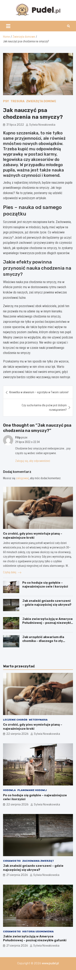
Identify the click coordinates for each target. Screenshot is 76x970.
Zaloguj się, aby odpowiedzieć (32, 460)
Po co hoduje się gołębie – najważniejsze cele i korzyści (45, 585)
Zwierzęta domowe (41, 101)
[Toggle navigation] (8, 26)
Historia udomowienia (38, 931)
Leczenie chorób (15, 719)
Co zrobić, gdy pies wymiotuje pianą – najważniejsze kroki (32, 535)
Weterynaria (38, 719)
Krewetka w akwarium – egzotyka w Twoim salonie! (39, 392)
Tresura (18, 101)
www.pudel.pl (50, 963)
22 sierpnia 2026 (17, 734)
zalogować (22, 478)
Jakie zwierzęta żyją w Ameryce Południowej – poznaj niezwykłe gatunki (47, 623)
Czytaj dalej (10, 572)
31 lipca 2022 (15, 124)
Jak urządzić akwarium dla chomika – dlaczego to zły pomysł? (43, 641)
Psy (6, 101)
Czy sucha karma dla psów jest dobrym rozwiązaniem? (44, 407)
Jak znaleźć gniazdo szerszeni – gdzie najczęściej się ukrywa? (46, 603)
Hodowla (9, 790)
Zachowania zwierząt (38, 860)
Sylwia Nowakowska (42, 124)
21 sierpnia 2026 (17, 875)
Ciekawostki (12, 860)
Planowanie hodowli (32, 790)
